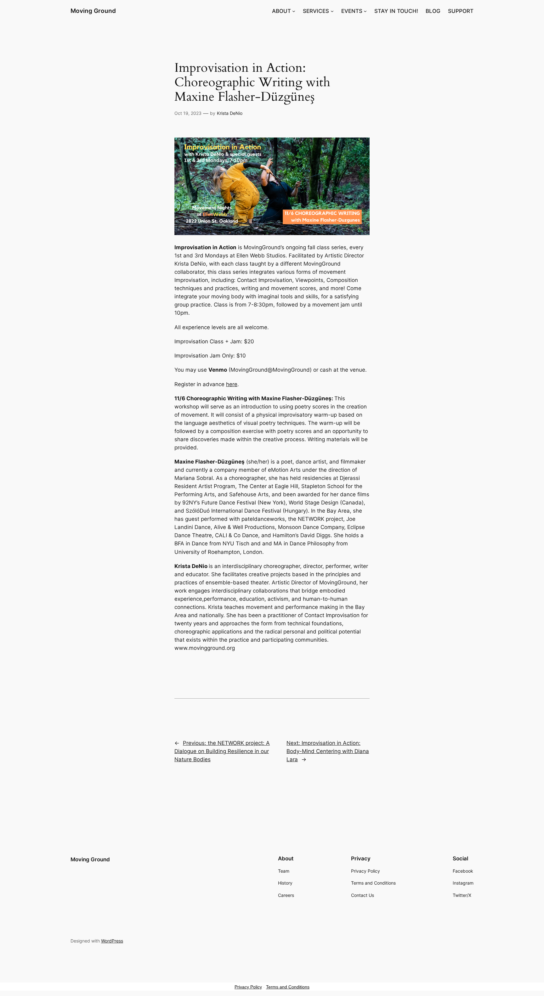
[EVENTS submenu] (365, 11)
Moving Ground (93, 10)
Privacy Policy (248, 986)
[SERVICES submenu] (332, 11)
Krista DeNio (229, 113)
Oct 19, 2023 (187, 113)
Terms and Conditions (287, 986)
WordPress (112, 940)
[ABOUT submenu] (293, 11)
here (231, 384)
